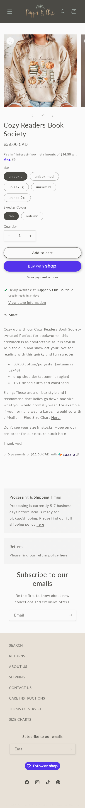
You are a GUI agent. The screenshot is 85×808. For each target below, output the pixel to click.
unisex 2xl (17, 198)
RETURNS (17, 656)
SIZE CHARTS (20, 719)
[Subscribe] (70, 615)
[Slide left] (32, 116)
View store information (27, 302)
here (62, 433)
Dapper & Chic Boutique (34, 805)
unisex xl (43, 187)
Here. (56, 417)
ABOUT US (18, 666)
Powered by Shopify (65, 805)
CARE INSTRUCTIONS (27, 698)
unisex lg (16, 187)
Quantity (10, 226)
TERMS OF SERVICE (25, 709)
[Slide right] (53, 116)
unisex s (15, 176)
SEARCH (16, 645)
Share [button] (13, 315)
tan (11, 216)
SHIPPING (17, 677)
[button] (9, 11)
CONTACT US (20, 688)
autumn (32, 216)
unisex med (44, 176)
